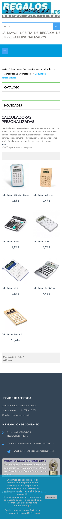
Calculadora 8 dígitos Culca (15, 195)
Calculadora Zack (41, 241)
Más (4, 144)
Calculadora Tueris (11, 241)
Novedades (13, 105)
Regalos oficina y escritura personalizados (32, 69)
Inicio (4, 69)
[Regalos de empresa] (31, 10)
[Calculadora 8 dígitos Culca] (15, 177)
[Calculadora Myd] (15, 270)
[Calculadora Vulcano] (46, 177)
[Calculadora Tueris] (15, 223)
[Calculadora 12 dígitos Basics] (46, 270)
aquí (28, 505)
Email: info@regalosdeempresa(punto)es (34, 450)
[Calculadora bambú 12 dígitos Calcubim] (15, 316)
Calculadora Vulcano (43, 195)
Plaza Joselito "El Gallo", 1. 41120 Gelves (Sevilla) (19, 434)
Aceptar (51, 497)
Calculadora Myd (10, 288)
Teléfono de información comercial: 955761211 (30, 443)
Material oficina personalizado (16, 73)
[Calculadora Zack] (46, 223)
